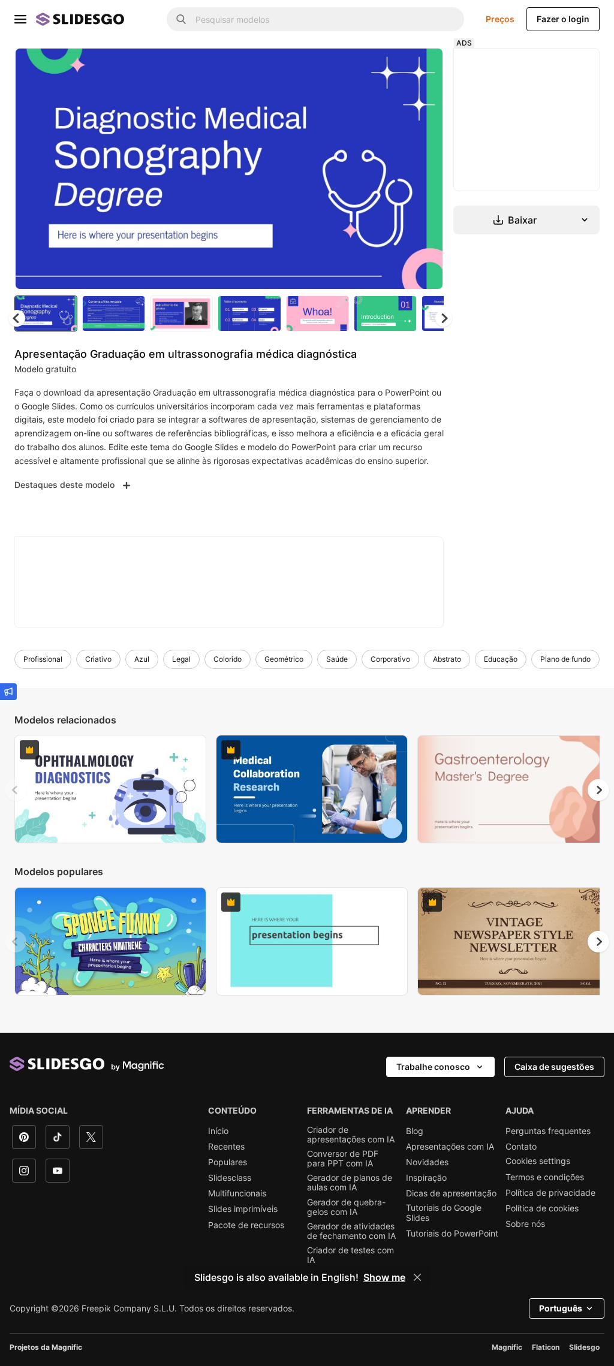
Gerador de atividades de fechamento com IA (351, 1231)
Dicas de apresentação (451, 1193)
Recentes (226, 1146)
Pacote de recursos (246, 1225)
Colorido (227, 659)
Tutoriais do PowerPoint (452, 1233)
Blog (414, 1131)
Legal (181, 659)
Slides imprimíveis (243, 1209)
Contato (521, 1146)
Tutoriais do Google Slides (443, 1212)
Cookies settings (537, 1161)
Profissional (42, 659)
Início (218, 1131)
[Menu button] (20, 19)
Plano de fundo (565, 659)
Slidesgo (584, 1347)
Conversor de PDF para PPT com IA (342, 1158)
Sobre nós (525, 1224)
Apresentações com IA (450, 1146)
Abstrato (447, 659)
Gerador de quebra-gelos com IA (346, 1207)
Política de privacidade (550, 1193)
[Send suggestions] (8, 691)
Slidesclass (229, 1178)
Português (560, 1308)
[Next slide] (425, 168)
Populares (227, 1162)
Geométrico (283, 659)
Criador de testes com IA (350, 1255)
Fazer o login (563, 19)
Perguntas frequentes (548, 1131)
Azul (141, 659)
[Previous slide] (15, 790)
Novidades (427, 1162)
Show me (384, 1277)
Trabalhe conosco (433, 1067)
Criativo (98, 659)
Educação (500, 659)
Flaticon (545, 1347)
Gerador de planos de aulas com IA (349, 1182)
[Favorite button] (392, 67)
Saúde (337, 659)
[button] (444, 318)
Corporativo (390, 659)
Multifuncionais (237, 1193)
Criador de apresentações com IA (351, 1134)
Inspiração (426, 1178)
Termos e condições (544, 1177)
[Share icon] (423, 67)
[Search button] (181, 19)
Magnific (507, 1347)
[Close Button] (417, 1277)
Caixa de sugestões (554, 1067)
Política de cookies (542, 1208)
